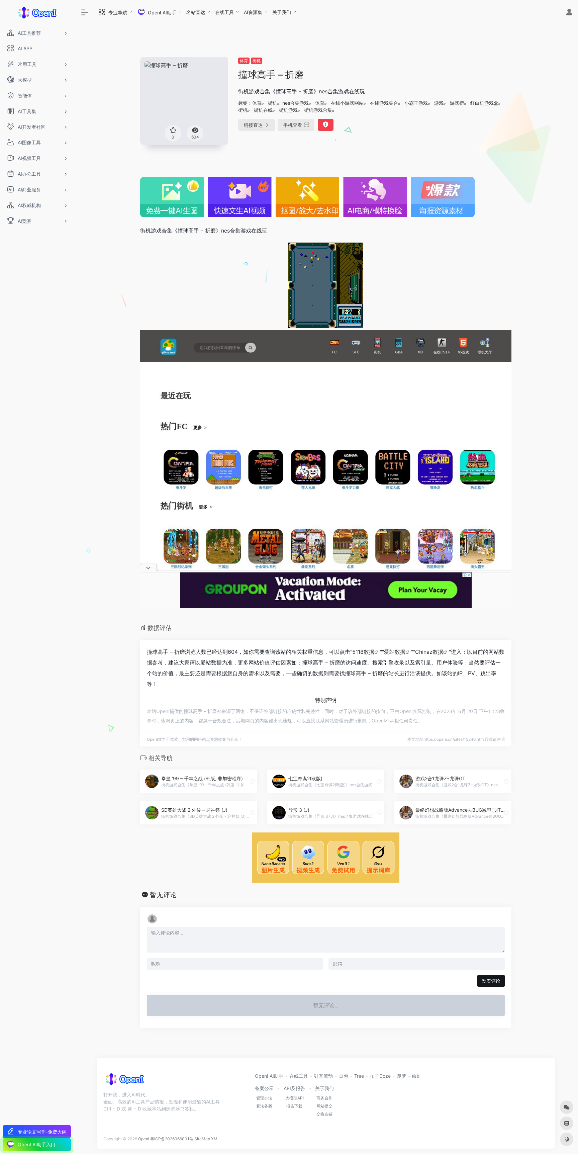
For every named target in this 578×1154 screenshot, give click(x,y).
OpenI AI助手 (269, 1076)
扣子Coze (380, 1076)
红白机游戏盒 (484, 103)
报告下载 (294, 1105)
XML (215, 1138)
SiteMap (202, 1138)
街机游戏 (288, 110)
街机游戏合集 (318, 110)
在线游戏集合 (384, 103)
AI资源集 (253, 12)
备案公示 (264, 1088)
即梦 (401, 1076)
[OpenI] (124, 1081)
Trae (359, 1076)
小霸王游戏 (416, 103)
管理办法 (264, 1097)
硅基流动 (323, 1076)
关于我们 (281, 12)
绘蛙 (416, 1076)
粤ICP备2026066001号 (171, 1138)
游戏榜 (457, 103)
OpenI (143, 1138)
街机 (257, 60)
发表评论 (491, 981)
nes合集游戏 (295, 103)
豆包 (343, 1076)
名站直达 (195, 12)
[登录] (569, 12)
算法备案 (264, 1105)
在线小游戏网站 (347, 103)
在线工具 (224, 12)
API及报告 (294, 1088)
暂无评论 (163, 895)
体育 (244, 60)
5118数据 (363, 651)
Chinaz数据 (429, 651)
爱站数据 (394, 651)
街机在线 (263, 110)
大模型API (294, 1097)
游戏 (439, 103)
